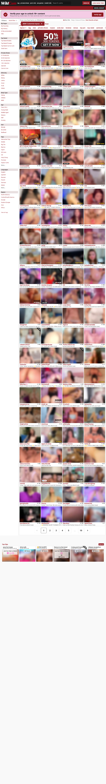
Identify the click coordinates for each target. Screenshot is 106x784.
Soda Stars (4, 48)
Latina (3, 80)
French (3, 180)
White (2, 75)
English (3, 172)
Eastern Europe (5, 202)
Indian (3, 88)
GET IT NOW (51, 45)
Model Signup (99, 8)
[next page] (87, 530)
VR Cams (3, 152)
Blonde (3, 127)
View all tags (4, 212)
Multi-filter (12, 20)
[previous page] (37, 530)
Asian (2, 83)
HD (2, 155)
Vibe (2, 34)
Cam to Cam (4, 68)
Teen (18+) (4, 107)
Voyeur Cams (5, 162)
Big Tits (3, 144)
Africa (3, 207)
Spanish (3, 175)
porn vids (33, 3)
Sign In (86, 3)
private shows (24, 3)
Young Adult (4, 110)
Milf (2, 118)
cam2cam (99, 28)
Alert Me (67, 20)
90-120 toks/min (5, 60)
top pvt (82, 28)
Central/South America (7, 197)
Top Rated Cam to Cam (7, 46)
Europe (3, 200)
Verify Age (97, 15)
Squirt (3, 150)
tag (18, 3)
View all (101, 544)
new (34, 28)
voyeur (52, 28)
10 (81, 530)
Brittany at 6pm (90, 20)
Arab (2, 86)
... (75, 530)
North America (5, 195)
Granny (3, 120)
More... (3, 165)
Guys (47, 24)
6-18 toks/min (5, 55)
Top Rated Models (6, 41)
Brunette (3, 130)
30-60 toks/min (5, 58)
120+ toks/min (5, 63)
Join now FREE (98, 3)
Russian (3, 177)
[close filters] (16, 20)
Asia (2, 205)
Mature (3, 115)
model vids (48, 3)
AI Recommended (6, 31)
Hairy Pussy (4, 157)
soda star (60, 28)
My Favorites (4, 26)
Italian (3, 185)
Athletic (3, 98)
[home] (8, 3)
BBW (2, 100)
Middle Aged (4, 112)
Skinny (3, 95)
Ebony (3, 78)
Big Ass (3, 147)
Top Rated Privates (6, 43)
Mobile (3, 142)
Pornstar (3, 160)
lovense (68, 28)
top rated (90, 28)
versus (75, 28)
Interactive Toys (5, 139)
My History (4, 28)
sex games (40, 3)
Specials (3, 66)
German (3, 182)
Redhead (3, 132)
